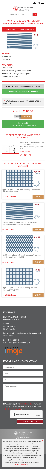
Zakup (27, 117)
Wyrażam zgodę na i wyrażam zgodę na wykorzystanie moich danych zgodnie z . (23, 406)
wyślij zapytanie (30, 421)
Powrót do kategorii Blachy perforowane (19, 29)
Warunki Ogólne (26, 404)
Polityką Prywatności (13, 409)
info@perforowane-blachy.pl (19, 342)
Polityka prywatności (22, 464)
